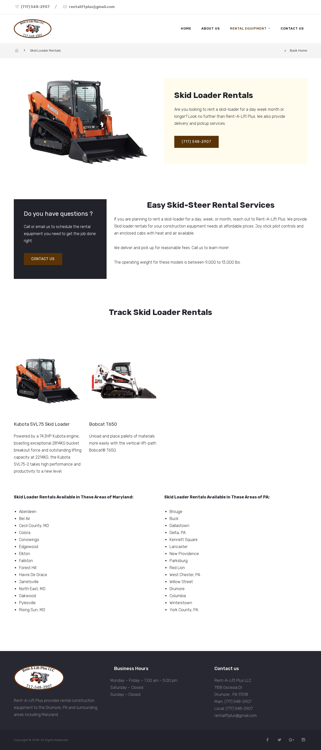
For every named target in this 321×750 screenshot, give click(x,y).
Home (186, 28)
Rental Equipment (248, 28)
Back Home (298, 50)
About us (210, 28)
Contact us (292, 28)
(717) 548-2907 (35, 7)
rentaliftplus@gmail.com (92, 7)
